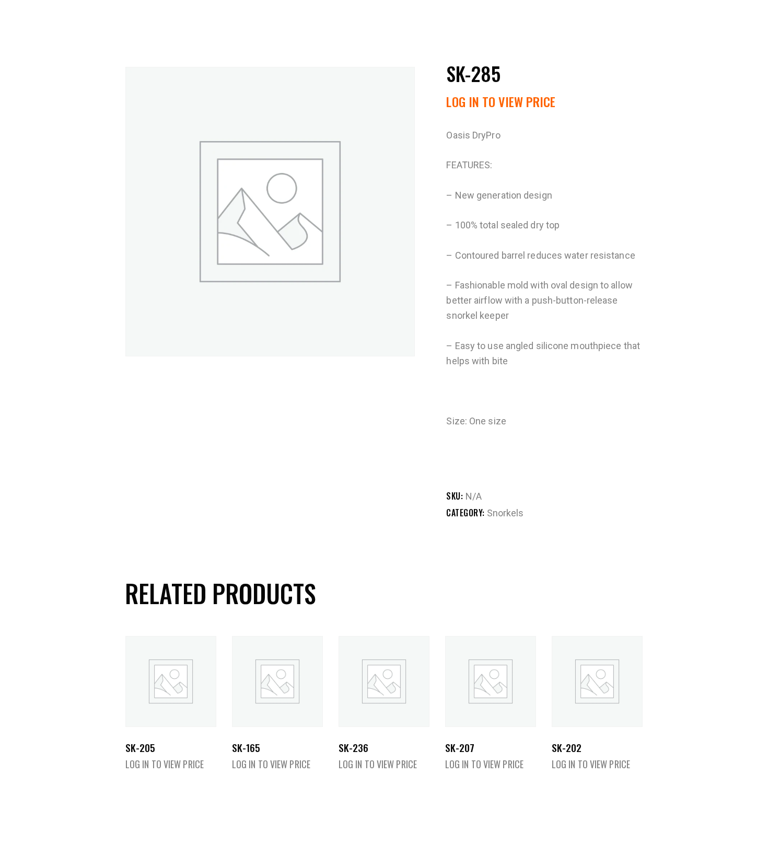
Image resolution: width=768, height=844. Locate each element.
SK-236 (353, 747)
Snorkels (505, 512)
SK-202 (566, 747)
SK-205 (140, 747)
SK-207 (459, 747)
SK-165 (246, 747)
